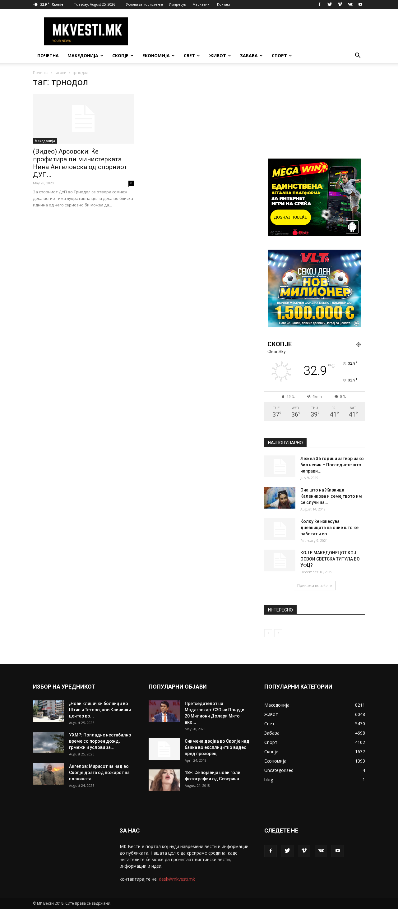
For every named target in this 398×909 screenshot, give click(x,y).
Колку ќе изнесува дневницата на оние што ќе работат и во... (329, 527)
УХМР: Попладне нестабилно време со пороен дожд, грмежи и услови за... (100, 741)
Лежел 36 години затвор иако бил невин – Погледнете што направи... (332, 464)
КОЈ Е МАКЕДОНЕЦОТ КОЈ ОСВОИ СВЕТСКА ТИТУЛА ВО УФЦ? (330, 559)
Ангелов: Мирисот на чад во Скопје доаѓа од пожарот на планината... (99, 772)
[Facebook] (319, 4)
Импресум (178, 4)
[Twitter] (329, 4)
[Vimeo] (340, 4)
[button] (357, 56)
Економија (156, 55)
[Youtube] (360, 4)
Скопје (120, 55)
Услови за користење (144, 4)
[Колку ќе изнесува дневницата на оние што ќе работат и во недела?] (279, 529)
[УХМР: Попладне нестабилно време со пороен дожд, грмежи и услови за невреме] (48, 742)
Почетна (48, 55)
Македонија (82, 55)
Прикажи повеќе (312, 585)
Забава (249, 55)
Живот (217, 55)
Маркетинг (201, 4)
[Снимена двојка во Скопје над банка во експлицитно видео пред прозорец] (164, 749)
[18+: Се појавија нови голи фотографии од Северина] (164, 780)
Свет (189, 55)
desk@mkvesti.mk (177, 879)
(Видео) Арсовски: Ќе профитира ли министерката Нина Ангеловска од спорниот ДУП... (80, 163)
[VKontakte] (350, 4)
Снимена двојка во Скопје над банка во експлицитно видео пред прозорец (217, 747)
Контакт (223, 4)
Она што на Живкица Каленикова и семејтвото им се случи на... (331, 496)
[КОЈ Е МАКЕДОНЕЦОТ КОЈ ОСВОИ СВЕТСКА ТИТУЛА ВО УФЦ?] (279, 560)
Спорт (279, 55)
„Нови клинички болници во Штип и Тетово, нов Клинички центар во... (100, 709)
